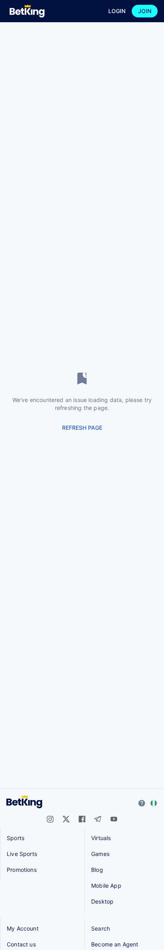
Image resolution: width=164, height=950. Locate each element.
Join (144, 11)
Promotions (22, 869)
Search (100, 928)
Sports (15, 838)
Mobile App (106, 885)
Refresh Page (82, 427)
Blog (97, 869)
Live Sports (22, 853)
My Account (23, 928)
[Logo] (27, 11)
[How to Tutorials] (142, 803)
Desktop (102, 901)
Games (100, 853)
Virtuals (101, 838)
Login (116, 11)
